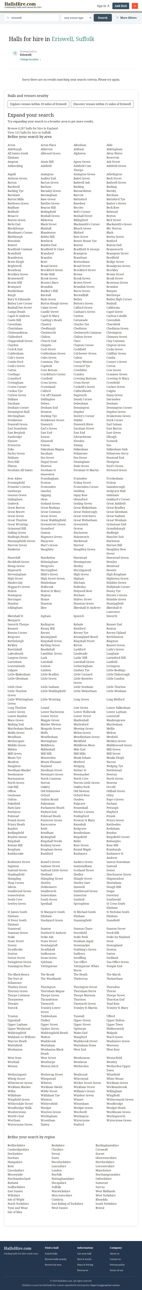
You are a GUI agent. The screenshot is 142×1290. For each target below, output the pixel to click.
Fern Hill (13, 462)
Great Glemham (116, 512)
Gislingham (15, 499)
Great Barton (16, 508)
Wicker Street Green (87, 1083)
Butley (78, 299)
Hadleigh (112, 533)
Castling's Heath (51, 320)
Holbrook (47, 587)
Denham (112, 403)
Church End (48, 341)
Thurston (80, 999)
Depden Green (116, 412)
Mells (44, 733)
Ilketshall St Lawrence (114, 610)
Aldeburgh (15, 149)
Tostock (12, 1008)
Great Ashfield (116, 503)
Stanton (46, 929)
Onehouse (14, 795)
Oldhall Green (115, 791)
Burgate (111, 291)
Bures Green (82, 291)
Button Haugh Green (54, 303)
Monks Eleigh (115, 758)
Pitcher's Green (84, 812)
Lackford (80, 649)
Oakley (45, 787)
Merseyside (15, 1174)
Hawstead (80, 558)
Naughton (14, 766)
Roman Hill (15, 845)
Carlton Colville (116, 316)
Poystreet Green (51, 820)
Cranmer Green (116, 374)
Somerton (80, 895)
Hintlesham (48, 583)
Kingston (112, 641)
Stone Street (16, 941)
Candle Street (50, 312)
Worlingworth (115, 1116)
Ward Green (114, 1037)
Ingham (46, 616)
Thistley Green (17, 987)
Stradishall (48, 949)
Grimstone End (116, 524)
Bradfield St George (87, 249)
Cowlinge (14, 374)
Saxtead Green (17, 870)
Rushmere (80, 853)
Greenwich (81, 524)
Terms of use (116, 1270)
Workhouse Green (118, 1112)
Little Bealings (115, 670)
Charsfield (113, 324)
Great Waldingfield (53, 520)
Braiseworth (114, 249)
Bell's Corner (82, 212)
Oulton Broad (49, 799)
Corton (111, 366)
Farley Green (16, 453)
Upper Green (82, 1020)
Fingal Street (49, 462)
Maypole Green (51, 728)
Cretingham (15, 382)
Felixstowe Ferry (117, 453)
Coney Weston (83, 362)
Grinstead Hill (17, 528)
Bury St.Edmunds (19, 299)
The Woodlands (51, 979)
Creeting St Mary (117, 378)
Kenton (111, 628)
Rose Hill (112, 845)
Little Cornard (83, 674)
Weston (12, 1066)
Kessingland (49, 637)
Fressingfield (16, 483)
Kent (11, 1166)
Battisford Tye (115, 199)
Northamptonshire (108, 1174)
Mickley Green (116, 741)
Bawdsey (79, 203)
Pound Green (16, 820)
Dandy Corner (83, 399)
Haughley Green (84, 549)
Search (103, 18)
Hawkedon (48, 558)
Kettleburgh (16, 641)
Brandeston (15, 257)
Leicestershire (105, 1166)
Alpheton (80, 153)
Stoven (12, 945)
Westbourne (82, 1058)
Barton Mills (16, 199)
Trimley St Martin (85, 1008)
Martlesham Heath (20, 728)
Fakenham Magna (52, 449)
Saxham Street (50, 866)
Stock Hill (112, 933)
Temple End (114, 966)
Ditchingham (16, 416)
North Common (51, 778)
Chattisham (15, 328)
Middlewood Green (119, 745)
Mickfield (80, 741)
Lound (45, 708)
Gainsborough (115, 487)
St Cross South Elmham (115, 906)
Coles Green (48, 357)
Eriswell (111, 441)
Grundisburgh (115, 528)
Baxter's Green (116, 203)
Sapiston (13, 866)
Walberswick (115, 1029)
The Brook (47, 974)
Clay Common (115, 341)
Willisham (14, 1095)
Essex (55, 1158)
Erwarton (14, 445)
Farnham (47, 453)
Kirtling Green (50, 645)
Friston (111, 483)
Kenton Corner (17, 633)
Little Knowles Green (83, 681)
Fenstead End (115, 458)
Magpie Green (50, 720)
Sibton (12, 887)
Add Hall (121, 6)
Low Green (81, 708)
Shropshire (59, 1183)
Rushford (47, 853)
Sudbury (79, 954)
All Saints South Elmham (18, 155)
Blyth (109, 232)
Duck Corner (114, 420)
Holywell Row (83, 591)
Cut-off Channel (51, 395)
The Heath (80, 974)
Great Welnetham (85, 520)
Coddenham (16, 353)
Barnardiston (82, 191)
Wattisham (48, 1045)
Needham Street (51, 770)
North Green (114, 778)
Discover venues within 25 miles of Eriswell (102, 104)
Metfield (112, 737)
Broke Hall (48, 274)
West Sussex (60, 1208)
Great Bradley (115, 508)
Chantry (46, 324)
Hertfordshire (105, 1162)
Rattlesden (113, 824)
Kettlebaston (114, 637)
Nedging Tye (114, 766)
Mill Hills (80, 753)
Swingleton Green (19, 962)
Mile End (79, 749)
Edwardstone (82, 437)
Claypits (46, 345)
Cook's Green (16, 366)
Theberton (81, 979)
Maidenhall (81, 720)
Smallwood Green (19, 891)
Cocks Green (114, 349)
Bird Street (113, 220)
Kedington (47, 624)
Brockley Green (18, 274)
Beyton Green (17, 220)
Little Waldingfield (53, 691)
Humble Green (116, 599)
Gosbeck (13, 503)
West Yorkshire (106, 1195)
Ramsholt (80, 824)
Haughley (47, 549)
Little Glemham (18, 678)
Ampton (13, 162)
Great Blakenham (85, 508)
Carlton (78, 316)
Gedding (79, 491)
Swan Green (49, 958)
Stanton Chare (83, 929)
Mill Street (113, 753)
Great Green (16, 516)
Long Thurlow (17, 708)
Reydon (111, 833)
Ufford (110, 1016)
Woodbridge (114, 1104)
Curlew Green (17, 395)
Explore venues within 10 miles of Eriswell (38, 104)
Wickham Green (117, 1083)
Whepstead (48, 1079)
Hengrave (47, 566)
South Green (49, 899)
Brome (78, 274)
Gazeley (46, 491)
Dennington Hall (18, 412)
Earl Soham (114, 424)
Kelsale (78, 624)
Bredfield (112, 257)
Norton (45, 783)
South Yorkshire (106, 1204)
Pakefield (14, 803)
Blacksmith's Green (119, 224)
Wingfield (113, 1095)
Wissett (78, 1099)
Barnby (111, 191)
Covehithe (80, 370)
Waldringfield (17, 1033)
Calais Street (49, 307)
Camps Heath (16, 312)
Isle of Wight (16, 1199)
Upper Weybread (19, 1029)
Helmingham (49, 562)
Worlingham (49, 1116)
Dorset (100, 1154)
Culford (46, 391)
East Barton (114, 428)
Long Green (81, 699)
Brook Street (114, 278)
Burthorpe (113, 295)
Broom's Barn (49, 282)
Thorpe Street (115, 995)
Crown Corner (17, 387)
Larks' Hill (80, 658)
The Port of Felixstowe (15, 981)
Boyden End (48, 245)
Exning (78, 445)
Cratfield (46, 378)
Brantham (80, 257)
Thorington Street (85, 987)
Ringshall (14, 841)
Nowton (111, 783)
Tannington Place (19, 966)
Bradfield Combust (20, 249)
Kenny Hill (48, 628)
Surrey (100, 1187)
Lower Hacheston (52, 712)
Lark (44, 658)
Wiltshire (14, 1195)
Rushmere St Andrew (114, 856)
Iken (44, 608)
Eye (108, 445)
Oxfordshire (104, 1179)
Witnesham (81, 1104)
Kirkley (12, 645)
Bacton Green (50, 182)
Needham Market (19, 770)
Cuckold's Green (84, 387)
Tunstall (79, 1016)
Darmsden (113, 399)
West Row (113, 1049)
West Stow (14, 1058)
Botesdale (14, 241)
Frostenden (48, 487)
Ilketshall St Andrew (87, 608)
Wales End (80, 1033)
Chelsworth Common (87, 332)
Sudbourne (48, 954)
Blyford (78, 232)
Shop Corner (16, 883)
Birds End (14, 224)
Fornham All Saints (20, 470)
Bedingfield (48, 212)
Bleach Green (82, 228)
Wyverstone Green (118, 1120)
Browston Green (117, 282)
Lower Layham (116, 712)
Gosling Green (83, 503)
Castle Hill (14, 320)
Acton (11, 145)
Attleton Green (17, 178)
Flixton (12, 466)
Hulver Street (83, 599)
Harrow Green (17, 545)
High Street (15, 578)
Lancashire (59, 1166)
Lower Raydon (17, 716)
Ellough (111, 437)
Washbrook (48, 1041)
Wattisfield (15, 1045)
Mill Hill (46, 753)
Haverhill (14, 558)
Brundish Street (84, 287)
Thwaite (13, 1004)
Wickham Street (84, 1087)
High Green (81, 574)
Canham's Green (84, 312)
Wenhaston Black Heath (52, 1052)
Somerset (102, 1183)
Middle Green (17, 745)
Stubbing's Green (85, 949)
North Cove (81, 778)
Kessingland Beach (86, 637)
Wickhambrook (116, 1087)
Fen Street (47, 458)
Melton (111, 733)
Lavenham (15, 662)
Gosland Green (50, 503)
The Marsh (113, 974)
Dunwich (47, 424)
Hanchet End (115, 537)
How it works (84, 1259)
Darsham (14, 403)
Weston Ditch (49, 1066)
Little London (115, 678)
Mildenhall (48, 749)
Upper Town (114, 1024)
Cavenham (15, 324)
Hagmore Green (51, 537)
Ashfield (46, 166)
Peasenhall (81, 808)
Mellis (110, 728)
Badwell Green (116, 182)
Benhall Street (83, 216)
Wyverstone (82, 1120)
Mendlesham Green (87, 737)
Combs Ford (15, 362)
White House (115, 1079)
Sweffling (80, 958)
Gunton (45, 533)
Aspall (12, 174)
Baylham (13, 207)
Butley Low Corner (20, 303)
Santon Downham (118, 862)
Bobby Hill (48, 237)
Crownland (48, 387)
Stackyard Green (52, 920)
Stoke (11, 937)
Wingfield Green (19, 1099)
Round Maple (82, 849)
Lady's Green (115, 649)
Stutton (12, 954)
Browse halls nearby (55, 1259)
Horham (79, 595)
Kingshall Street (84, 641)
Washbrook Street (85, 1041)
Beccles (78, 207)
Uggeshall (14, 1020)
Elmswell (47, 441)
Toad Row (112, 1004)
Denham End (49, 408)
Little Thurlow (116, 687)
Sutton (110, 954)
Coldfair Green (116, 353)
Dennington (81, 408)
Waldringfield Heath (54, 1033)
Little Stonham (83, 687)
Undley (45, 1020)
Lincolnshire (16, 1170)
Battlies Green (50, 203)
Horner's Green (116, 595)
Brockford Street (85, 270)
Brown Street (82, 282)
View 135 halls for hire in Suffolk (29, 132)
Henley (78, 566)
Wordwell (80, 1112)
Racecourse (48, 824)
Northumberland (19, 1179)
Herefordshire (61, 1162)
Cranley (79, 374)
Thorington (48, 987)
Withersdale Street (20, 1104)
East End (46, 433)
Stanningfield (82, 920)
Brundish (47, 287)
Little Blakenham (19, 674)
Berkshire (58, 1145)
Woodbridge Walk (20, 1108)
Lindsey (46, 670)
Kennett (13, 628)
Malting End (16, 724)
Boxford (111, 241)
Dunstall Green (18, 424)
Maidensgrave (115, 720)
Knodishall (48, 649)
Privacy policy (117, 1264)
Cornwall (102, 1149)
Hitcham (79, 583)
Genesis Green (17, 495)
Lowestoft (113, 716)
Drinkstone (15, 420)
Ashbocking (15, 166)
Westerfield (114, 1058)
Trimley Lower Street (51, 1010)
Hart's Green (49, 545)
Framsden (80, 478)
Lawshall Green (84, 662)
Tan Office (80, 962)
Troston (13, 1016)
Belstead (112, 212)
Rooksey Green (50, 845)
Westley (111, 1062)
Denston (46, 412)
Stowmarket (82, 945)
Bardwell (14, 187)
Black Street (49, 224)
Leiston (45, 666)
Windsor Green (84, 1095)
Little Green (49, 678)
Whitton (46, 1083)
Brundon (112, 287)
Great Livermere (85, 516)
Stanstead (14, 929)
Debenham (81, 403)
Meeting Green (83, 728)
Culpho (111, 391)
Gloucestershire (106, 1158)
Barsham (112, 195)
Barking (79, 187)
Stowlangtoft (49, 945)
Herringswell (82, 570)
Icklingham (15, 608)
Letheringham (83, 666)
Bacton (12, 182)
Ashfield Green (116, 166)
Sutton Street (16, 958)
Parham (111, 803)
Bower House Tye (85, 241)
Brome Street (115, 274)
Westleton (80, 1062)
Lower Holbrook (84, 712)
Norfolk (57, 1174)
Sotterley (112, 895)
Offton (12, 791)
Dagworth (80, 395)
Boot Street (81, 237)
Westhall (13, 1062)
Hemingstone (82, 562)
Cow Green (113, 370)
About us (114, 1253)
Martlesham (114, 724)
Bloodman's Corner (20, 232)
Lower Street (49, 716)
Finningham (82, 462)
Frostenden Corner (86, 487)
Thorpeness (15, 999)
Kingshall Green (51, 641)
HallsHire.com (17, 1248)
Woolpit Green (83, 1108)
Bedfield (13, 212)
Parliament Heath (52, 808)
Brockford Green (52, 270)
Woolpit (46, 1108)
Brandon (46, 257)
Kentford (80, 628)
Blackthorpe (16, 228)
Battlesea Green (18, 203)
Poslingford (81, 816)
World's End (16, 1116)
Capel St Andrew (19, 316)
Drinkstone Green (52, 420)
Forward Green (116, 470)
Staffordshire (16, 1187)
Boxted (12, 245)
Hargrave (47, 541)
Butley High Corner (119, 299)
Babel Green (82, 178)
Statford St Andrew (53, 933)
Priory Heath (16, 824)
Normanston (16, 778)
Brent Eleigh (16, 262)
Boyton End (114, 245)
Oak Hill (13, 787)
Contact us (115, 1259)
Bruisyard (14, 287)
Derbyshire (15, 1154)
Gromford (47, 528)
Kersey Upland (116, 633)
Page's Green (115, 799)
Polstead (13, 816)
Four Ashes (15, 478)
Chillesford (15, 337)
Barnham (14, 195)
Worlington (81, 1116)
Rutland (13, 1183)
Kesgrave (14, 637)
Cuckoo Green (115, 387)
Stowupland (114, 945)
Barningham (49, 195)
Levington (113, 666)
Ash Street (113, 162)
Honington (15, 595)
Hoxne (45, 599)
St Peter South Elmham (17, 922)
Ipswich (79, 616)
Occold (111, 787)
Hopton (46, 595)
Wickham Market (19, 1087)
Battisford (80, 199)
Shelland (46, 874)
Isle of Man (15, 1212)
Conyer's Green (116, 362)
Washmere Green (118, 1041)
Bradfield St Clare (52, 249)
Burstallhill (81, 295)
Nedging (79, 766)
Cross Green (49, 382)
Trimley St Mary (117, 1008)
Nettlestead (114, 770)
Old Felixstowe (50, 791)
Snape (110, 891)
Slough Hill (113, 887)
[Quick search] (135, 6)
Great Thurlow (17, 520)
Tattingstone (49, 966)
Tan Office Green (117, 962)
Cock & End (15, 349)
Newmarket (81, 774)
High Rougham (116, 574)
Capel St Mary (50, 316)
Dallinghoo (48, 399)
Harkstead (80, 541)
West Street (48, 1058)
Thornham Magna (52, 991)
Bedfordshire (16, 1145)
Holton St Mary (51, 591)
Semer (110, 870)
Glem (44, 499)
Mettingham (49, 741)
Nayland (46, 766)
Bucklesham (16, 291)
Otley (110, 795)
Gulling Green (17, 533)
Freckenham (114, 478)
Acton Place (48, 145)
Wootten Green (51, 1112)
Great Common (51, 512)
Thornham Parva (85, 991)
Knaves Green (115, 645)
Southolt (79, 899)
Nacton (111, 762)
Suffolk (56, 1187)
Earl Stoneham (17, 428)
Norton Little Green (87, 783)
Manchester (103, 1170)
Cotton (12, 370)
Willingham (114, 1091)
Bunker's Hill (49, 291)
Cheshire (57, 1149)
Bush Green (48, 299)
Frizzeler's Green (19, 487)
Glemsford (80, 499)
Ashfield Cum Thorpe (82, 168)
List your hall (84, 1253)
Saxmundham (83, 866)
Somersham (48, 895)
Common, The (50, 362)
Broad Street (82, 266)
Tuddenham (49, 1016)
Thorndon (113, 987)
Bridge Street (115, 262)
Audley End (48, 178)
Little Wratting (51, 699)
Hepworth (14, 570)
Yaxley (45, 1124)
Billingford (81, 220)
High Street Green (53, 578)
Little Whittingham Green (20, 701)
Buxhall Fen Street (20, 307)
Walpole (111, 1033)
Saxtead (111, 866)
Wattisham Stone (85, 1045)
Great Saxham (115, 516)
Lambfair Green (51, 653)
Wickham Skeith (51, 1087)
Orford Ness (82, 795)
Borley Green (115, 237)
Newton (111, 774)
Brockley (112, 270)
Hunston (46, 603)
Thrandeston (49, 999)
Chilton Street (83, 337)
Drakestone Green (118, 416)
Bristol (100, 1208)
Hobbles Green (116, 583)
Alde (109, 145)
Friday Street (82, 483)
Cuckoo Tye (15, 391)
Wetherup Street (52, 1074)
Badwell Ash (82, 182)
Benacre (13, 216)
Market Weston (51, 724)
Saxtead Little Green (54, 870)
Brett (44, 262)
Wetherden (81, 1066)
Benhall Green (50, 216)
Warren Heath (17, 1041)
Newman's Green (52, 774)
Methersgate (16, 741)
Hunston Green (84, 603)
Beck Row (112, 207)
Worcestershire (62, 1195)
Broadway (14, 270)
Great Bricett (16, 512)
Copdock (46, 366)
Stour (110, 941)
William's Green (84, 1091)
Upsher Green (50, 1029)
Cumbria (57, 1199)
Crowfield (113, 382)
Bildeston (47, 220)
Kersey (45, 633)
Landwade (81, 653)
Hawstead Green (117, 558)
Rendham (47, 833)
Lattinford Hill (116, 658)
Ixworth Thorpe (18, 624)
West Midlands (105, 1191)
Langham (112, 653)
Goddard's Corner (118, 499)
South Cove (15, 899)
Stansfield (113, 920)
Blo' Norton (113, 228)
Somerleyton (16, 895)
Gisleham (112, 495)
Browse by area (53, 1264)
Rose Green (81, 845)
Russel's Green (50, 862)
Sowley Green (17, 904)
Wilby (12, 1091)
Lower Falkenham (118, 708)
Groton (78, 528)
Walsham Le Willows (21, 1037)
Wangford (80, 1037)
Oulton (12, 799)
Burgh (12, 295)
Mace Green (16, 720)
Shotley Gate (82, 883)
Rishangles (113, 841)
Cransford (14, 378)
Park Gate (14, 808)
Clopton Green (116, 345)
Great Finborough (85, 512)
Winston (46, 1099)
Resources (82, 1270)
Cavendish (113, 320)
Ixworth (111, 616)
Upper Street (49, 1024)
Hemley (111, 562)
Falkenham (81, 449)
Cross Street (82, 382)
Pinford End (49, 812)
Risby (77, 841)
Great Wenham (116, 520)
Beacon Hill (48, 207)
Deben (45, 403)
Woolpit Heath (116, 1108)
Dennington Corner (119, 408)
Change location (29, 59)
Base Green (48, 199)
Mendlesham (49, 737)
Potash (110, 816)
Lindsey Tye (82, 670)
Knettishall (15, 649)
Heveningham (17, 574)
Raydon (13, 828)
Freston (46, 483)
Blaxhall (46, 228)
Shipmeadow (115, 878)
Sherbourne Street (118, 874)
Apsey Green (82, 162)
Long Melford (115, 699)
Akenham (80, 145)
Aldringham (114, 149)
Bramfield (14, 253)
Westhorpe (48, 1062)
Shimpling (14, 878)
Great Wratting (18, 524)
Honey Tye (113, 591)
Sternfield (80, 933)
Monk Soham (82, 758)
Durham (13, 1158)
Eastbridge (15, 437)
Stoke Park (81, 937)
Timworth (47, 1004)
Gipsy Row (80, 495)
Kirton (78, 645)
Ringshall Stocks (51, 841)
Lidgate (13, 670)
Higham (79, 578)
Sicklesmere (49, 887)
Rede (44, 828)
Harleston (113, 541)
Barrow (79, 195)
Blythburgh (15, 237)
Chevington (114, 332)
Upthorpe (80, 1029)
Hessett (111, 570)
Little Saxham (50, 687)
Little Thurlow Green (17, 693)
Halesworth (81, 537)
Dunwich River (84, 424)
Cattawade (81, 320)
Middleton (47, 745)
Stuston (111, 949)
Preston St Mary (84, 820)
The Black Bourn (18, 974)
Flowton (46, 466)
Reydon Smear (17, 837)
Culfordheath (82, 391)
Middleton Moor (84, 745)
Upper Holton (115, 1020)
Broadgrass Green (118, 266)
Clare (77, 341)
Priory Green (115, 820)
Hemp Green (16, 566)
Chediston (80, 328)
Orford (45, 795)
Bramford (47, 253)
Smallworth (48, 891)
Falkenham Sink (116, 449)
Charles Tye (81, 324)
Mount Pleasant (51, 762)
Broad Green (49, 266)
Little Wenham (116, 691)
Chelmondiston (18, 332)
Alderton (46, 149)
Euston (45, 445)
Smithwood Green (85, 891)
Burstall (46, 295)
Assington (47, 174)
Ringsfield (80, 837)
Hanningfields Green (21, 541)
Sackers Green (83, 862)
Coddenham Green (53, 353)
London (57, 1170)
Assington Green (84, 174)
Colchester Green (85, 353)
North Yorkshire (18, 1204)
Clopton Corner (84, 345)
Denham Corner (18, 408)
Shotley (46, 883)
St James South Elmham (17, 914)
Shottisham (113, 883)
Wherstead (81, 1079)
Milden (12, 749)
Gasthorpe (14, 491)
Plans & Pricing (85, 1264)
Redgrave (80, 828)
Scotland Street (84, 870)
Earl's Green (49, 428)
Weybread (80, 1074)
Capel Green (114, 312)
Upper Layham (17, 1024)
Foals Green (81, 466)
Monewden (48, 758)
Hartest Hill (114, 545)
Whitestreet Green (20, 1083)
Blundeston (48, 232)
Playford (112, 812)
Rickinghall (48, 837)
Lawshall (47, 662)
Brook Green (49, 278)
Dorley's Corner (84, 416)
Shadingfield (16, 874)
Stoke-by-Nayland (118, 937)
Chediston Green (117, 328)
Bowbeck (47, 241)
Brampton (80, 253)
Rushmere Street (19, 862)
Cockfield (80, 349)
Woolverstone (17, 1112)
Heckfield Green (18, 562)
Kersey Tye (81, 633)
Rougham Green (51, 849)
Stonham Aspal (83, 941)
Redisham (113, 828)
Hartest (79, 545)
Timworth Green (85, 1004)
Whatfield (113, 1074)
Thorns (111, 991)
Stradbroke (15, 949)
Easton (45, 437)
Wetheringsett (17, 1074)
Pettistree (14, 812)
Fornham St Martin (86, 470)
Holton (12, 591)
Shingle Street (83, 878)
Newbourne (15, 774)
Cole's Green (16, 357)
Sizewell (79, 887)
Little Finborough (118, 674)
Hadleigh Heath (18, 537)
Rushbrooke (16, 853)
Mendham (14, 737)
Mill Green (113, 749)
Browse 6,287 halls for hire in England (33, 128)
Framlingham (50, 478)
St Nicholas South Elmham (117, 914)
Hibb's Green (49, 574)
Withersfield (49, 1104)
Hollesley (80, 587)
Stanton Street (116, 929)
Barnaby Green (51, 191)
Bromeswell (15, 278)
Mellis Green (16, 733)
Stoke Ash (47, 937)
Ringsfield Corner (118, 837)
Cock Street (48, 349)
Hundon (13, 603)
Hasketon (14, 549)
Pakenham (48, 803)
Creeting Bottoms (85, 378)
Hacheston (81, 533)
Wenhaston (15, 1049)
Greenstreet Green (53, 524)
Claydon (13, 345)
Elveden (79, 441)
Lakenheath (15, 653)
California (113, 307)
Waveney (112, 1045)
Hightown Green (117, 578)
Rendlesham (82, 833)
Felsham (13, 458)
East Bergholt (16, 433)
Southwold (113, 899)
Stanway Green (18, 933)
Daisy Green (114, 395)
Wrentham (48, 1120)
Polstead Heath (51, 816)
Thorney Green (18, 991)
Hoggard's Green (19, 587)
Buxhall (111, 303)
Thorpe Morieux (84, 995)
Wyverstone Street (20, 1124)
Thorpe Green (50, 995)
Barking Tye (16, 191)
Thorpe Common (19, 995)
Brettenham (82, 262)
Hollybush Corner (118, 587)
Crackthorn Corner (53, 374)
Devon (56, 1154)
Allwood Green (50, 153)
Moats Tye (14, 758)
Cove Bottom (49, 370)
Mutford (79, 762)
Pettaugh (112, 808)
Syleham (46, 962)
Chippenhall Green (20, 341)
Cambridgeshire (18, 1149)
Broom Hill (15, 282)
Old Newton (81, 791)
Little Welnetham (85, 691)
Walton (45, 1037)
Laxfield (111, 662)
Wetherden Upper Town (118, 1068)
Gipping (46, 495)
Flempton (112, 462)
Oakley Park (82, 787)
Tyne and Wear (18, 1208)
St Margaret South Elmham (53, 914)
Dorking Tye (49, 416)
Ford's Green (114, 466)
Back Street (114, 178)
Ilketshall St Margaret (15, 618)
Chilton (45, 337)
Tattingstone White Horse (86, 968)
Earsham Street (84, 428)
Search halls (51, 1253)
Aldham (79, 149)
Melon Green (82, 733)
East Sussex (15, 1191)
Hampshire (15, 1162)
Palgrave (79, 803)
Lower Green (16, 712)
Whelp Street (16, 1079)
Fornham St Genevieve (48, 472)
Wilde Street (49, 1091)
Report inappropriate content (105, 1285)
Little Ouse (15, 687)
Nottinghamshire (63, 1179)
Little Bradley (50, 674)
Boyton (78, 245)
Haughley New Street (116, 551)
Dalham (13, 399)
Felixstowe (81, 453)
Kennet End (114, 624)
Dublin (78, 420)
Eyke (11, 449)
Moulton (13, 762)
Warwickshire (61, 1191)
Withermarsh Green (119, 1099)
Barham (46, 187)
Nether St (80, 770)
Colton (78, 357)
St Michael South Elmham (85, 914)
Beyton (111, 216)
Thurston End (115, 999)
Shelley (78, 874)
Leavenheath (16, 666)
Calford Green (83, 307)
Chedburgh (48, 328)
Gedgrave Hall (116, 491)
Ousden (79, 799)
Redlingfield (16, 833)
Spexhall (46, 904)
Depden (79, 412)
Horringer (14, 599)
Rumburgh (113, 849)
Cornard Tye (82, 366)
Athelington (114, 174)
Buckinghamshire (107, 1145)
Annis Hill (47, 162)
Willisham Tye (50, 1095)
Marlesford (81, 724)
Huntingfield (114, 603)
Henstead (112, 566)
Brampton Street (117, 253)
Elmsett (13, 441)
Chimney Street (116, 337)
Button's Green (83, 303)
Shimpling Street (52, 878)
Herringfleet (49, 570)
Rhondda (102, 1199)
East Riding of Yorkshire (67, 1204)
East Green (113, 433)
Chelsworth (48, 332)
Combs (110, 357)
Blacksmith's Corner (87, 224)
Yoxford (79, 1124)
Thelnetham (114, 979)
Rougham (14, 849)
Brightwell (15, 266)
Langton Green (17, 658)
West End (80, 1049)
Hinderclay (15, 583)
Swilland (112, 958)
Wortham (14, 1120)
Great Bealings (50, 508)
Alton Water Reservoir (114, 155)
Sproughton (81, 904)
